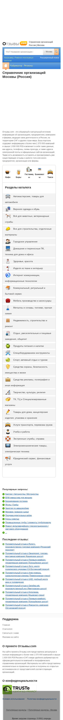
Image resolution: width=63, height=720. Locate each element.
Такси (50, 177)
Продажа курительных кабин (18, 515)
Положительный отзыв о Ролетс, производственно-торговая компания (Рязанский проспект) (28, 547)
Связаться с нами (10, 633)
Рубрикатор (16, 65)
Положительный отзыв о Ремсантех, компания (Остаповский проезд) (26, 606)
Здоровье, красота (23, 261)
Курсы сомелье (12, 519)
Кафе (7, 177)
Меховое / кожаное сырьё (17, 512)
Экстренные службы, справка (28, 438)
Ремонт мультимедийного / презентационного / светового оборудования (26, 527)
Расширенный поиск (49, 58)
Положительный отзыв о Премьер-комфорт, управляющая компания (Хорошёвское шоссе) (26, 561)
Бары (18, 177)
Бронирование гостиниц (16, 501)
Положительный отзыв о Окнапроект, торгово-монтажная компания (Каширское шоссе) (26, 554)
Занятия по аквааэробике (17, 508)
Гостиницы (29, 175)
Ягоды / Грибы (11, 505)
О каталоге (7, 629)
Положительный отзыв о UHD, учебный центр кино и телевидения (26, 580)
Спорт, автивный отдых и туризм (30, 360)
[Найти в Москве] (56, 51)
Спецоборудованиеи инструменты (31, 353)
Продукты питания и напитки (28, 346)
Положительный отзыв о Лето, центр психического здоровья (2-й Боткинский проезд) (27, 567)
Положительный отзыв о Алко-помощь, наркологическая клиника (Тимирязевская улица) (27, 574)
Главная (6, 625)
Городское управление (25, 241)
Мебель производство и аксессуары (32, 300)
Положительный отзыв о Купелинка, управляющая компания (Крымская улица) (24, 593)
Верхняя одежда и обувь (26, 209)
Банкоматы (39, 175)
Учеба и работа (21, 431)
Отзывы (14, 43)
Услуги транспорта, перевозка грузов (32, 425)
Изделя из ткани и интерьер (28, 268)
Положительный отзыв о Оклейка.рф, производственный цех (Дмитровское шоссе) (26, 587)
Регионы (28, 65)
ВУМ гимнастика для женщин (18, 498)
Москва (49, 52)
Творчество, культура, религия (29, 392)
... (6, 532)
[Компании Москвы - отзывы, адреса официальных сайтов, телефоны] (5, 65)
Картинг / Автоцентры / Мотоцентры (22, 494)
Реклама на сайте (10, 637)
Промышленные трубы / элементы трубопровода (28, 522)
